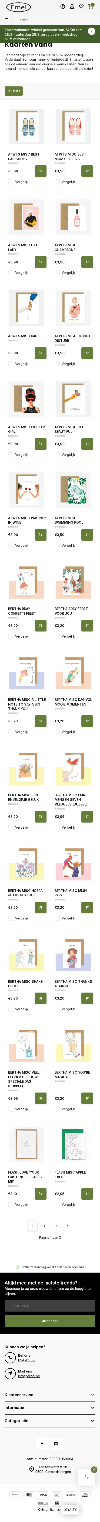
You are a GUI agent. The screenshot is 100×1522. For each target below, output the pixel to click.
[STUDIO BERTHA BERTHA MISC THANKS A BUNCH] (73, 953)
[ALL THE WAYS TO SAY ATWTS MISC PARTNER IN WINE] (27, 490)
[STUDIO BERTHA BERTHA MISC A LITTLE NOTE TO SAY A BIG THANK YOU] (27, 671)
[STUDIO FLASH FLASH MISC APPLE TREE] (73, 1144)
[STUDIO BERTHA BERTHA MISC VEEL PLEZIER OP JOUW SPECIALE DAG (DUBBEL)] (27, 1044)
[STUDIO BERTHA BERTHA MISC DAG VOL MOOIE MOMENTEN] (73, 671)
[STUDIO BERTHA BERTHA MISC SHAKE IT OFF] (27, 953)
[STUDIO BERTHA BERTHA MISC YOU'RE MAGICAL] (73, 1044)
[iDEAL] (57, 1504)
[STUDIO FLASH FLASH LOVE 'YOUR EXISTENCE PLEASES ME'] (27, 1144)
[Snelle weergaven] (41, 171)
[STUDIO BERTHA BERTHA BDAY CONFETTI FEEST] (27, 581)
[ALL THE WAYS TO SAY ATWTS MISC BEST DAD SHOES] (27, 126)
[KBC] (85, 1495)
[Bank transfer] (15, 1495)
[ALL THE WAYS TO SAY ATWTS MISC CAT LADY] (27, 217)
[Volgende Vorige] (67, 1226)
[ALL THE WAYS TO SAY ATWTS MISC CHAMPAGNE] (73, 217)
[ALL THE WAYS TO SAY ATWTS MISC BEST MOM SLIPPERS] (73, 126)
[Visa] (43, 1495)
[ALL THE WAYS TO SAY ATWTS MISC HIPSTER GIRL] (27, 399)
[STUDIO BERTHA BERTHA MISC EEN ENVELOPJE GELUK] (27, 767)
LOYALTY (70, 1509)
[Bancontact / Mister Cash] (57, 1495)
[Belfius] (71, 1495)
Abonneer (50, 1321)
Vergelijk (22, 182)
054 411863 (27, 1360)
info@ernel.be (29, 1376)
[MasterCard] (29, 1495)
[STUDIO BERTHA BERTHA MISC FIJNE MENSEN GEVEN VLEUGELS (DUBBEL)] (73, 767)
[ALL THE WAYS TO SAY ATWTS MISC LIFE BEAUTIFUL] (73, 399)
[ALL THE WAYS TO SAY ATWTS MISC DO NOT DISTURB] (73, 308)
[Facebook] (42, 1444)
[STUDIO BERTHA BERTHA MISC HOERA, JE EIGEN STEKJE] (27, 863)
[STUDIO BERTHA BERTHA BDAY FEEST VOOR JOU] (73, 581)
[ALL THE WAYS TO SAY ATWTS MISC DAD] (27, 308)
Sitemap (55, 1509)
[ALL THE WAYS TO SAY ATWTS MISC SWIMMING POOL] (73, 490)
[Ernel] (18, 7)
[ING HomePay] (43, 1504)
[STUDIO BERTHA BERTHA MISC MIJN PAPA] (73, 863)
